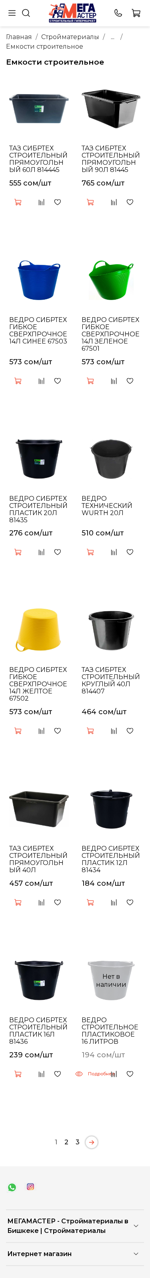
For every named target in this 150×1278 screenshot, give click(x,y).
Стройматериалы (70, 37)
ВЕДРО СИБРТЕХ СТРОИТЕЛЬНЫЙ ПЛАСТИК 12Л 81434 (111, 859)
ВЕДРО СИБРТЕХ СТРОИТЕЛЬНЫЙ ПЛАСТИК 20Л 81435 (38, 509)
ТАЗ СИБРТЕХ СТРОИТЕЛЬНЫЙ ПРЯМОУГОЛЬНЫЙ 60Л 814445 (38, 159)
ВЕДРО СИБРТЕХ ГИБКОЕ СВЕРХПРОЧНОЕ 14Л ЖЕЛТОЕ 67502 (38, 684)
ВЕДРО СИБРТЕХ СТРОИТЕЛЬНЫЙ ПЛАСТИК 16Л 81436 (38, 1030)
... (112, 37)
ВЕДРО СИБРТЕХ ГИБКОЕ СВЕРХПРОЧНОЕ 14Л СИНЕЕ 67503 (38, 330)
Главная (19, 37)
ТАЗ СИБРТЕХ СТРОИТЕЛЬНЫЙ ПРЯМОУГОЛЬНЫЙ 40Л (38, 859)
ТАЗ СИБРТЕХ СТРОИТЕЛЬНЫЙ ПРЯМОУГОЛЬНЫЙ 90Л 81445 (111, 159)
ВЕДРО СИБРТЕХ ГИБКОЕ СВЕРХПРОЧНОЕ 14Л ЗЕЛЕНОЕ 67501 (111, 334)
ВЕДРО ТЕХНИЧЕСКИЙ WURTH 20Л (107, 506)
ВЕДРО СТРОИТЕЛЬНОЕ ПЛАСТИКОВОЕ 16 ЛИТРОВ (110, 1030)
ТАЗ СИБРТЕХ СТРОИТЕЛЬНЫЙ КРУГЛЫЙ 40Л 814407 (111, 680)
